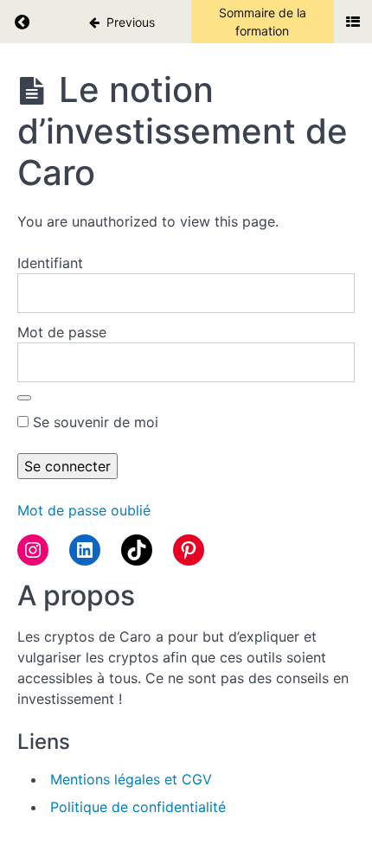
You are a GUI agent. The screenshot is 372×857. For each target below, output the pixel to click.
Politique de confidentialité (138, 806)
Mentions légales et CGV (131, 779)
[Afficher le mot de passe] (24, 397)
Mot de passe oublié (84, 510)
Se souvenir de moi (93, 422)
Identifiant (50, 263)
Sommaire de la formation (262, 21)
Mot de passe (61, 332)
